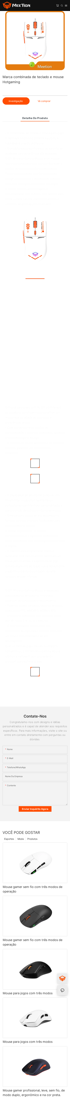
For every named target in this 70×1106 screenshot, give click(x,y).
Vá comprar (44, 101)
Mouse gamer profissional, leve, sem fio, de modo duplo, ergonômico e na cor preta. (34, 1093)
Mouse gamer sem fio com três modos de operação (32, 889)
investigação (16, 101)
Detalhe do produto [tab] (35, 118)
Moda (21, 838)
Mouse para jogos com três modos (27, 993)
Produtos (32, 838)
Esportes (9, 838)
